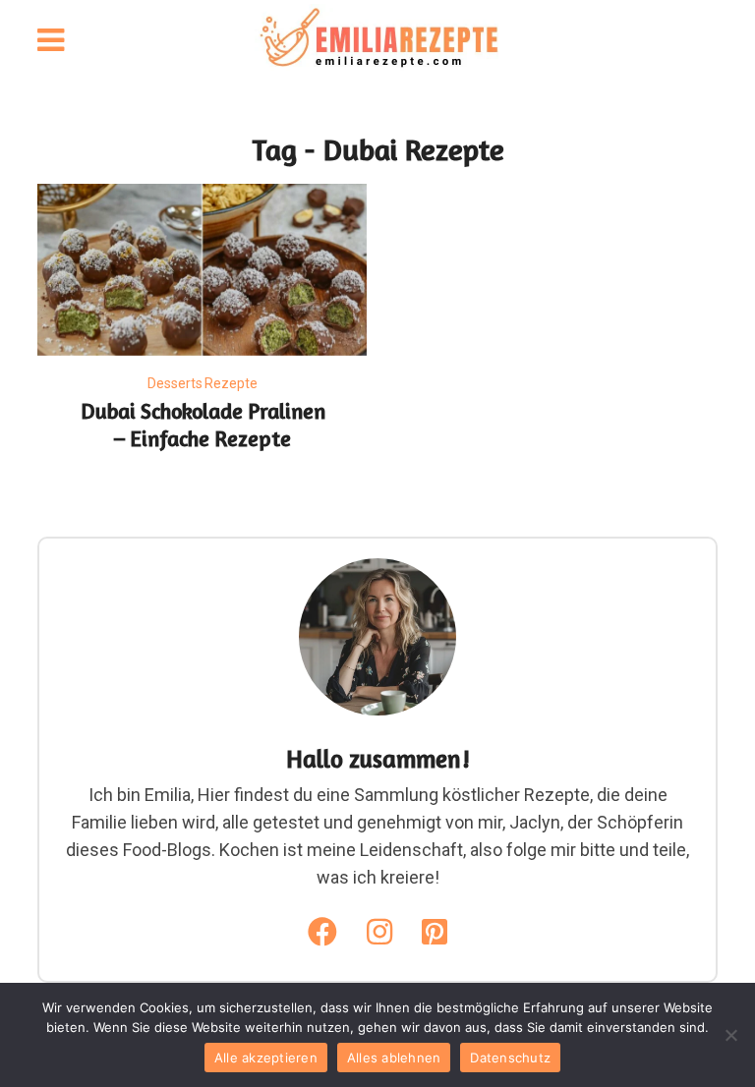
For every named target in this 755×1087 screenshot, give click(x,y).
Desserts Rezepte (202, 383)
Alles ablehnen (394, 1057)
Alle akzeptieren (266, 1057)
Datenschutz (510, 1057)
